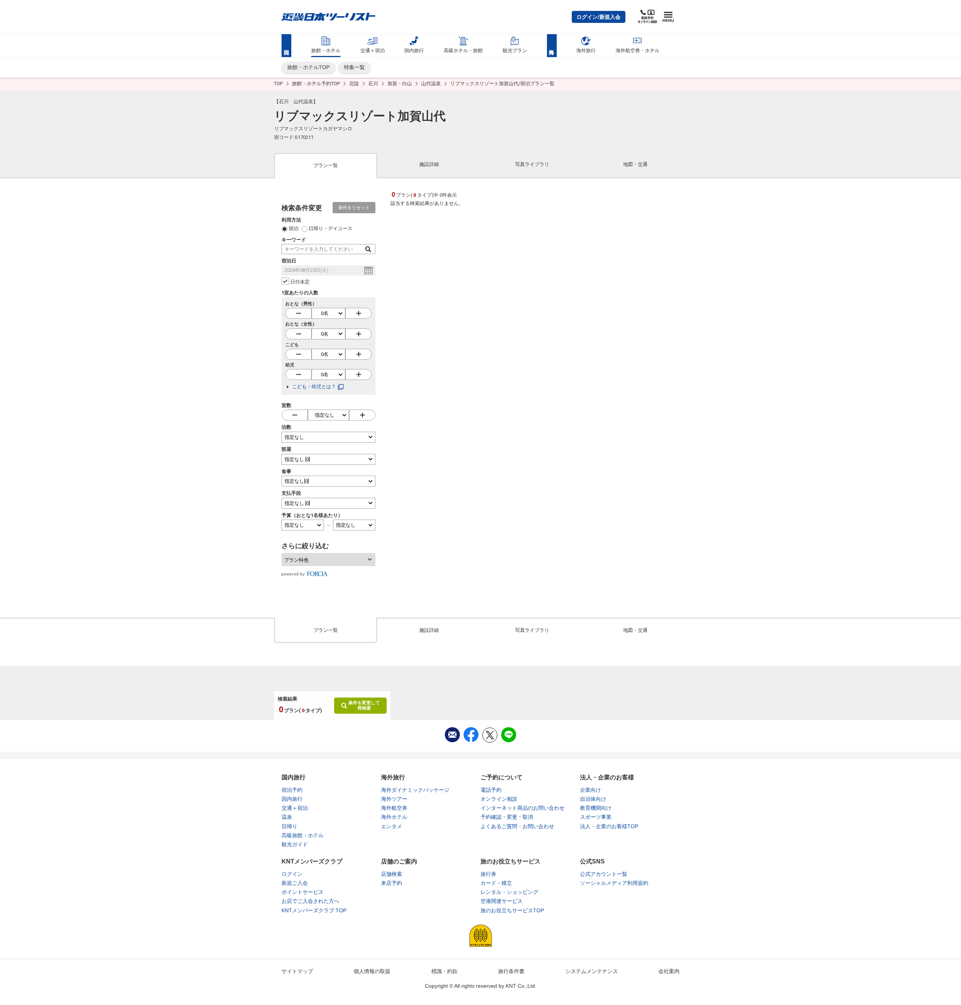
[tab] (325, 165)
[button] (598, 17)
